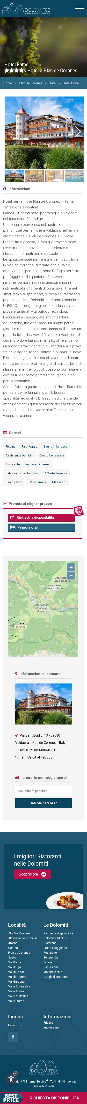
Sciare (48, 962)
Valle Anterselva (19, 986)
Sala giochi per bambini (22, 473)
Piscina (10, 446)
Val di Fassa (16, 972)
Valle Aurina (16, 991)
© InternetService (35, 1081)
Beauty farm (14, 482)
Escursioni (51, 967)
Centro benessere (51, 455)
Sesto (12, 957)
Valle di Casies (18, 996)
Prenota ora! (27, 527)
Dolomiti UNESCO (55, 938)
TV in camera (37, 482)
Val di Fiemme (17, 977)
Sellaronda (51, 957)
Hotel (52, 83)
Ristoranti (50, 943)
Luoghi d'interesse (56, 977)
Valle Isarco (16, 1001)
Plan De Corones (30, 83)
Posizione (50, 952)
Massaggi (59, 482)
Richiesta (54, 1098)
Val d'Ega (14, 967)
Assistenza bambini (19, 455)
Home (7, 83)
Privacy (48, 1022)
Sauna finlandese (55, 446)
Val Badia (14, 962)
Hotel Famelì (71, 83)
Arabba (12, 943)
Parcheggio (29, 446)
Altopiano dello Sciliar (22, 938)
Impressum (51, 1027)
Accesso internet (38, 464)
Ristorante (13, 464)
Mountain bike (53, 972)
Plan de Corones (19, 952)
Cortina (13, 948)
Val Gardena (16, 981)
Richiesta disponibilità (58, 933)
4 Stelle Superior (55, 473)
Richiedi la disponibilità (35, 517)
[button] (77, 131)
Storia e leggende (55, 948)
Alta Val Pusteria (19, 933)
